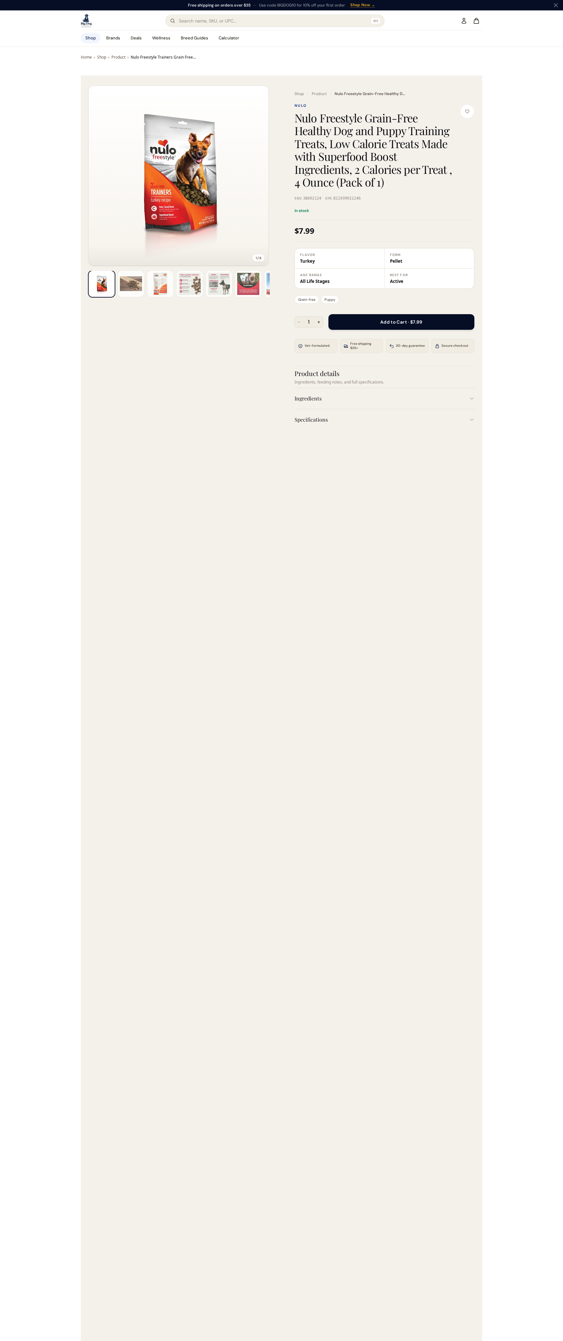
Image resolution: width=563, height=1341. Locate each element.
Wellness (161, 38)
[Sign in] (464, 21)
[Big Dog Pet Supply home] (86, 20)
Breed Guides (194, 38)
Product (118, 57)
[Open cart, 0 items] (476, 21)
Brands (113, 38)
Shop (90, 38)
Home (86, 57)
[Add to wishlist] (467, 111)
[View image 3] (160, 284)
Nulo (301, 105)
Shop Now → (362, 5)
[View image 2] (131, 284)
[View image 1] (102, 284)
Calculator (229, 38)
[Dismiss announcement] (556, 5)
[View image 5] (219, 284)
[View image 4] (190, 284)
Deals (136, 38)
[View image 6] (248, 284)
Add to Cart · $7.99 (401, 322)
